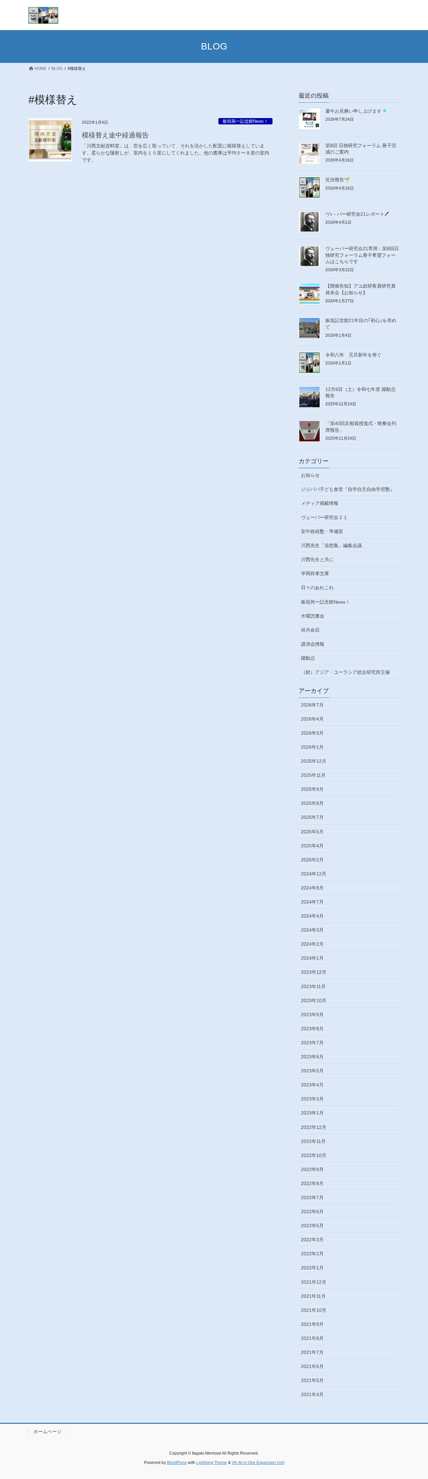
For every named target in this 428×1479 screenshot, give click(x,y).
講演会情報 (312, 644)
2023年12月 (313, 972)
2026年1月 (312, 747)
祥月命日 (310, 630)
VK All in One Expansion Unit (258, 1462)
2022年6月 (312, 1211)
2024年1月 (312, 958)
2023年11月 (313, 986)
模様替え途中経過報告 (115, 135)
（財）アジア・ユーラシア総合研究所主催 (345, 672)
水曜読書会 (312, 616)
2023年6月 (312, 1056)
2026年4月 (312, 719)
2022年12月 (313, 1127)
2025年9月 (312, 789)
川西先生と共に (317, 559)
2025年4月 (312, 845)
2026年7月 (312, 705)
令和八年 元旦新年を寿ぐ (353, 354)
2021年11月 (313, 1296)
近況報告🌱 (337, 179)
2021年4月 (312, 1394)
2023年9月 (312, 1014)
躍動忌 (308, 658)
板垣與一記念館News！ (245, 121)
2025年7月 (312, 817)
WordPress (177, 1462)
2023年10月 (313, 1000)
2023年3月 (312, 1098)
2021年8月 (312, 1338)
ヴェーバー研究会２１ (324, 517)
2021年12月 (313, 1282)
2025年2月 (312, 859)
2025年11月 (313, 775)
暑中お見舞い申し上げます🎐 (356, 111)
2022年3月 (312, 1239)
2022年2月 (312, 1253)
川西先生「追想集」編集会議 (331, 545)
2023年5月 (312, 1070)
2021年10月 (313, 1310)
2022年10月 (313, 1155)
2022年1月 (312, 1267)
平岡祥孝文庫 (315, 573)
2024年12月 (313, 873)
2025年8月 (312, 803)
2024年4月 (312, 916)
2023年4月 (312, 1084)
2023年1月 (312, 1113)
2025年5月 (312, 831)
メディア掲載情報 (319, 503)
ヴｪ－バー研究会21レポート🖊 (357, 214)
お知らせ (310, 475)
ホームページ (47, 1431)
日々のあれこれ (317, 587)
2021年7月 (312, 1352)
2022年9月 (312, 1169)
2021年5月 (312, 1380)
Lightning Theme (211, 1462)
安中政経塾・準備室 (322, 531)
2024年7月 (312, 902)
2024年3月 (312, 930)
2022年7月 (312, 1197)
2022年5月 (312, 1225)
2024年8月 (312, 887)
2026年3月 (312, 733)
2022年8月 (312, 1183)
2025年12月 (313, 761)
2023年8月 (312, 1028)
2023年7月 (312, 1042)
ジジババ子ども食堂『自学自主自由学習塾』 (348, 489)
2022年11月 (313, 1141)
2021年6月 (312, 1366)
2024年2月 (312, 944)
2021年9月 (312, 1324)
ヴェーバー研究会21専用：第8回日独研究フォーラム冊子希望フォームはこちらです (362, 255)
